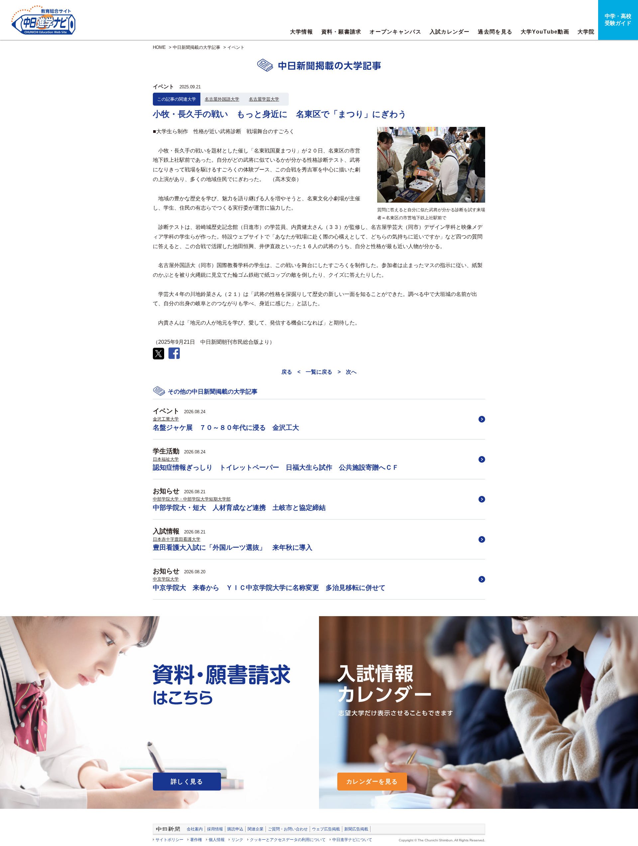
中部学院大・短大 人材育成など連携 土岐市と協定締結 (239, 507)
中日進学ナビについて (352, 839)
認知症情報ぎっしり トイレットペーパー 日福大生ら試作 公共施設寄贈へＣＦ (276, 467)
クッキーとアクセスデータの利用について (288, 839)
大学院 (586, 32)
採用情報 (215, 829)
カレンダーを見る (372, 781)
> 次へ (347, 372)
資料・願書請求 (341, 32)
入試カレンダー (450, 32)
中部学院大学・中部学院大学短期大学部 (192, 499)
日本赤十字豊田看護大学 (176, 539)
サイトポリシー (169, 839)
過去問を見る (495, 32)
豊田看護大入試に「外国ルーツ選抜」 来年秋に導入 (232, 547)
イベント (236, 47)
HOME (159, 47)
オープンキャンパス (395, 32)
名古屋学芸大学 (264, 99)
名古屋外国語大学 (222, 99)
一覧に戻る (319, 372)
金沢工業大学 (166, 419)
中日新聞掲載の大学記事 (196, 47)
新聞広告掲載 (356, 829)
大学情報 (301, 32)
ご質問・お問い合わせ (288, 829)
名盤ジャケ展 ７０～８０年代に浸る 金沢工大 (226, 427)
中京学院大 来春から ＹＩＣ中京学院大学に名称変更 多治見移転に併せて (269, 587)
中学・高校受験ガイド (618, 19)
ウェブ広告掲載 (326, 829)
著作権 (196, 839)
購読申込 (235, 829)
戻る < (290, 372)
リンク (237, 839)
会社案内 (195, 829)
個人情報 (217, 839)
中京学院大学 (166, 579)
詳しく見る (187, 781)
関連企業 (256, 829)
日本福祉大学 (166, 459)
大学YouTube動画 (545, 32)
